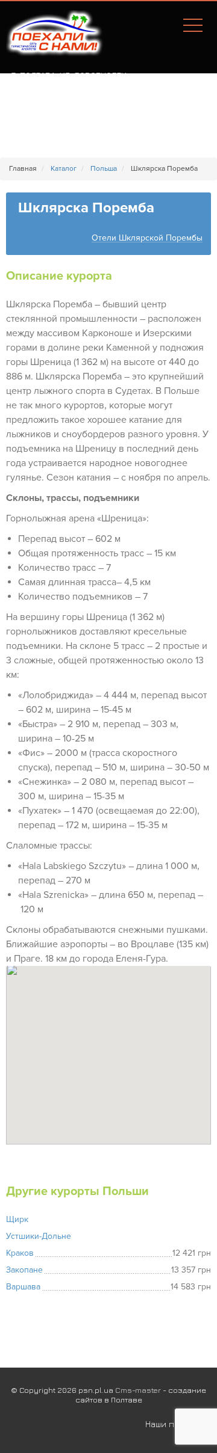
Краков (20, 1253)
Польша (103, 168)
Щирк (17, 1219)
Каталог (64, 168)
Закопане (24, 1270)
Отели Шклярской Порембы (147, 238)
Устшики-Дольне (38, 1236)
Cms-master (138, 1390)
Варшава (23, 1287)
